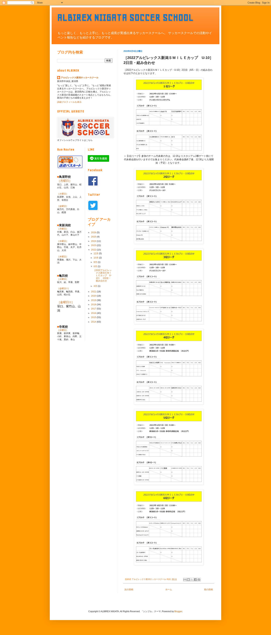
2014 (94, 322)
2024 (94, 241)
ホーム (168, 589)
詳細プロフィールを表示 (69, 102)
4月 (96, 286)
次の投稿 (128, 589)
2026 (94, 232)
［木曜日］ (62, 256)
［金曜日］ (62, 206)
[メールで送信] (185, 579)
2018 (94, 304)
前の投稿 (208, 589)
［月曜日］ (64, 180)
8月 (96, 262)
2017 (94, 308)
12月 (96, 253)
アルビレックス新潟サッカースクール (79, 77)
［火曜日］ (62, 194)
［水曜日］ (62, 241)
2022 (94, 250)
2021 (94, 291)
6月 (96, 266)
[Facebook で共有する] (195, 579)
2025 (94, 236)
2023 (94, 245)
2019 (94, 300)
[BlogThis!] (188, 579)
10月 (96, 257)
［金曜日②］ (65, 302)
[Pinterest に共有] (199, 579)
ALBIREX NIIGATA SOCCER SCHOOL (125, 17)
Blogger (178, 611)
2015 (94, 317)
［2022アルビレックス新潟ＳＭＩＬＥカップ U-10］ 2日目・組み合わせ (102, 275)
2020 (94, 296)
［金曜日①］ (63, 288)
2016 (94, 313)
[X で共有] (192, 579)
